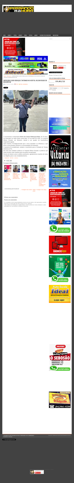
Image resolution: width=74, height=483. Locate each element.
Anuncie (35, 35)
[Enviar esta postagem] (4, 160)
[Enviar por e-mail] (7, 160)
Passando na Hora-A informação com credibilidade (22, 435)
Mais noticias (55, 35)
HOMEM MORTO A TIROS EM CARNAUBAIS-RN (24, 176)
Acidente (20, 35)
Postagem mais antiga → (41, 189)
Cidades (10, 35)
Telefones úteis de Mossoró (45, 35)
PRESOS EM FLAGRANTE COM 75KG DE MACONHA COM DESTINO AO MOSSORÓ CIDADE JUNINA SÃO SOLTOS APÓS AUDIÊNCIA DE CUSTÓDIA (42, 179)
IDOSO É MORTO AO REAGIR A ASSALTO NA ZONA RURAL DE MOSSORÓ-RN (33, 177)
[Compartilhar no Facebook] (11, 160)
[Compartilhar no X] (9, 160)
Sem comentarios (24, 84)
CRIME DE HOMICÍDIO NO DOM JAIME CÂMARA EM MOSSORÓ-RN (16, 176)
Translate (54, 89)
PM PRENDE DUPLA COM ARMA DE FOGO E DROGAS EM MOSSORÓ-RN (7, 176)
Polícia (15, 35)
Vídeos (25, 35)
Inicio (4, 35)
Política (30, 35)
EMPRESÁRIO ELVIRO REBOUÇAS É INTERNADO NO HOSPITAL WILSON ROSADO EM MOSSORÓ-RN (25, 81)
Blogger (10, 436)
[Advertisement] (37, 23)
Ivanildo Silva (59, 435)
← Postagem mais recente (26, 189)
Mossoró (9, 76)
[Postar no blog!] (8, 160)
